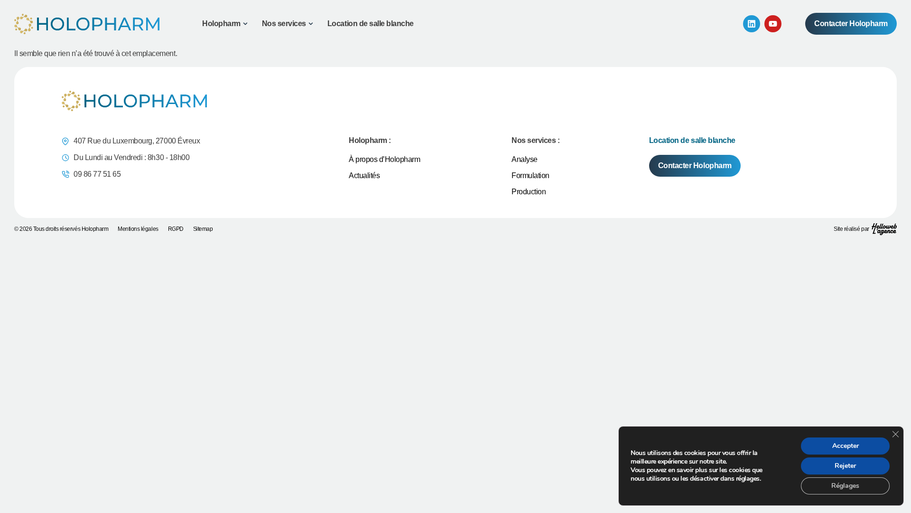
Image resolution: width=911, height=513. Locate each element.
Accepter (845, 445)
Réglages (845, 485)
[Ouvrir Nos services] (310, 23)
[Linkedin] (751, 23)
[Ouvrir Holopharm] (245, 23)
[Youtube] (772, 23)
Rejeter (845, 465)
